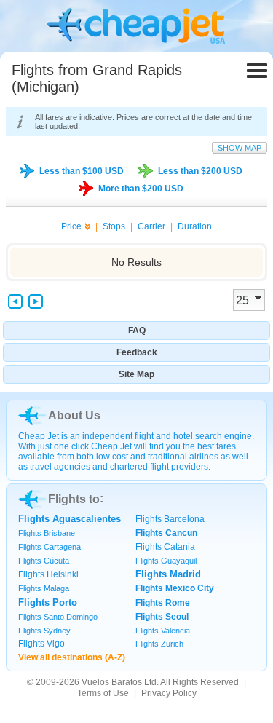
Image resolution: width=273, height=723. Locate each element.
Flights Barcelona (170, 519)
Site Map (136, 374)
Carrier (151, 226)
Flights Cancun (166, 533)
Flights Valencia (162, 630)
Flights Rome (162, 603)
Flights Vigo (41, 644)
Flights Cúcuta (43, 560)
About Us (74, 415)
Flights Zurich (159, 643)
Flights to (74, 499)
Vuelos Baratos (112, 682)
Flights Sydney (44, 630)
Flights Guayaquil (166, 560)
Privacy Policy (169, 693)
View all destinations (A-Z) (71, 657)
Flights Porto (47, 602)
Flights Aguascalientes (69, 518)
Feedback (136, 352)
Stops (114, 226)
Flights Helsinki (48, 574)
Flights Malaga (43, 588)
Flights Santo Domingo (58, 616)
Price (71, 226)
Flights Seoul (162, 617)
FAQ (137, 330)
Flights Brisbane (46, 533)
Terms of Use (103, 693)
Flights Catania (165, 547)
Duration (195, 226)
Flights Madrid (168, 574)
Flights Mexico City (174, 588)
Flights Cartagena (49, 546)
